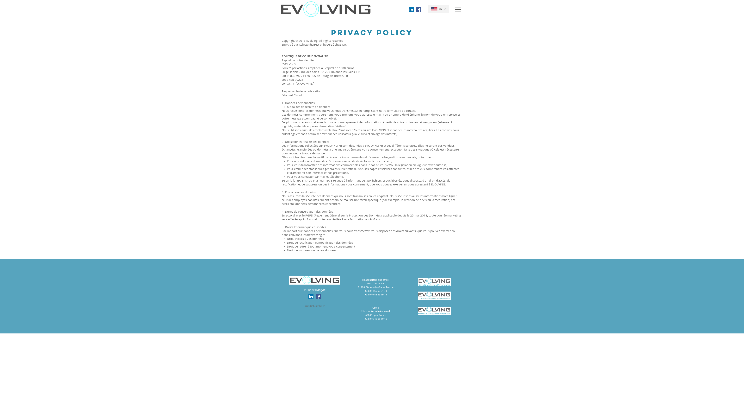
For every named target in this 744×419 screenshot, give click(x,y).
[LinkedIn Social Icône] (411, 9)
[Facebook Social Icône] (418, 9)
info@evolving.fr (304, 83)
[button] (458, 9)
